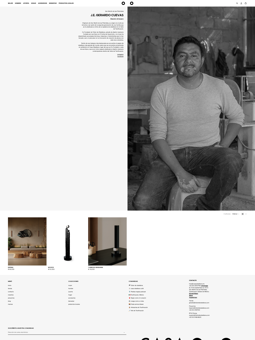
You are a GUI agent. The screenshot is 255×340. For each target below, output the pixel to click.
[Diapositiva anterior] (51, 241)
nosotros (10, 295)
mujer (70, 285)
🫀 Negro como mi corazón (137, 298)
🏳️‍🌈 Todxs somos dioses (136, 304)
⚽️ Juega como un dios (136, 301)
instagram (120, 54)
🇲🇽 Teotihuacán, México (136, 295)
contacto (11, 292)
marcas (10, 304)
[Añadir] (43, 262)
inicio (9, 285)
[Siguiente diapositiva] (84, 241)
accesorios (71, 298)
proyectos (11, 298)
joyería (70, 292)
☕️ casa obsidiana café (136, 288)
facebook (120, 56)
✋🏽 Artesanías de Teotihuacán (138, 307)
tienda (10, 288)
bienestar (71, 301)
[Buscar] (237, 3)
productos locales (74, 304)
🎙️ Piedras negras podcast (137, 292)
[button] (235, 214)
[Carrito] (245, 3)
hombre (70, 288)
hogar (70, 295)
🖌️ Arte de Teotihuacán (136, 310)
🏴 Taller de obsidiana (136, 285)
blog (9, 301)
